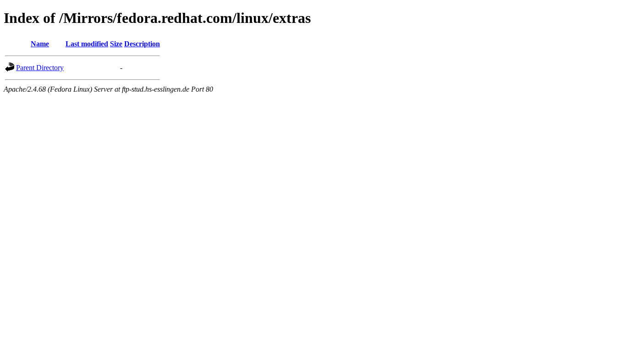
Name (40, 44)
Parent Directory (40, 68)
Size (116, 44)
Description (142, 44)
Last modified (87, 44)
